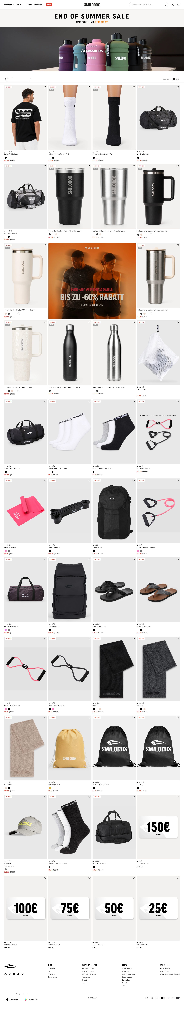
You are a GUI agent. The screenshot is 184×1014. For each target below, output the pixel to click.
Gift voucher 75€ (54, 945)
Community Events (88, 971)
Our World (38, 4)
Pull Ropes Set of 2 (143, 468)
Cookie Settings (127, 968)
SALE (49, 5)
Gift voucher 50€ (98, 945)
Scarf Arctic (97, 705)
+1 (151, 234)
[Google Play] (31, 999)
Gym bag (140, 784)
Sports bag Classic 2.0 (11, 468)
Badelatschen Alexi (99, 626)
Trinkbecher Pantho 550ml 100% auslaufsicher (64, 231)
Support (84, 980)
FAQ (83, 983)
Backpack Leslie (53, 626)
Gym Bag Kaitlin (54, 784)
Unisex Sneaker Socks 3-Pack (58, 468)
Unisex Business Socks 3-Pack (58, 154)
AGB (123, 986)
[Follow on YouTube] (14, 974)
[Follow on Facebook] (5, 974)
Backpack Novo (98, 547)
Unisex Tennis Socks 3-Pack (58, 863)
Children (29, 5)
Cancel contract (127, 977)
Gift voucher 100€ (10, 945)
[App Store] (12, 999)
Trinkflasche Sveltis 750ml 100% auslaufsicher (64, 387)
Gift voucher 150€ (143, 863)
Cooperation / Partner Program (170, 974)
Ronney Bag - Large (11, 626)
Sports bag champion (100, 863)
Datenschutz (126, 980)
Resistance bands (10, 547)
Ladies (19, 4)
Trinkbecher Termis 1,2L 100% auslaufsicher (152, 231)
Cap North (7, 863)
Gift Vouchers (52, 977)
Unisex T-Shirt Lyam (11, 154)
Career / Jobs (164, 971)
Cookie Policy (126, 971)
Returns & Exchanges (89, 974)
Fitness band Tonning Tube (146, 547)
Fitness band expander (12, 705)
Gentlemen (8, 4)
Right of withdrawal (128, 974)
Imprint (124, 983)
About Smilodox (165, 968)
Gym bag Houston (143, 154)
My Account (86, 977)
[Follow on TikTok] (18, 974)
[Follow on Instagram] (10, 974)
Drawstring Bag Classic (101, 784)
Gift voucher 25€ (143, 945)
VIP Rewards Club (88, 968)
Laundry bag (141, 389)
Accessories (51, 974)
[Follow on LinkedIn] (22, 974)
